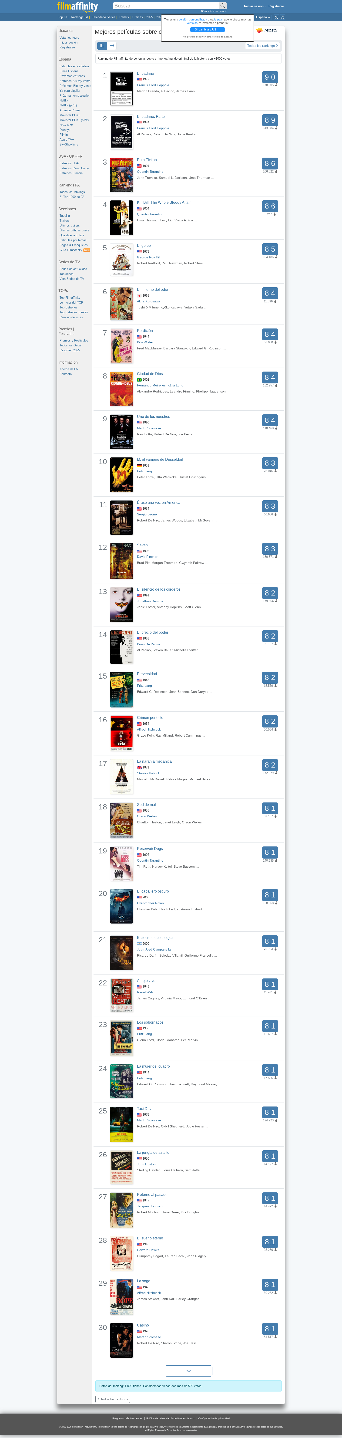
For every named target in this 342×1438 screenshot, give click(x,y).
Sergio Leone (147, 514)
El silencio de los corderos (159, 589)
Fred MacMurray (149, 348)
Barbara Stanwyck (176, 348)
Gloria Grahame (167, 1040)
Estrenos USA (69, 163)
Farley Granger (187, 1299)
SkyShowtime (69, 144)
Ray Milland (164, 735)
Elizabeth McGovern (199, 520)
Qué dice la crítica (72, 235)
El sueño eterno (150, 1238)
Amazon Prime (70, 110)
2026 (159, 17)
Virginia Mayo (171, 998)
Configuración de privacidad (214, 1418)
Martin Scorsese (149, 428)
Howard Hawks (148, 1250)
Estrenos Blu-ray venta (75, 81)
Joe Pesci (185, 434)
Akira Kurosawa (148, 301)
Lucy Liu (166, 220)
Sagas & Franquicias (74, 245)
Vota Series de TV (72, 279)
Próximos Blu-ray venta (75, 86)
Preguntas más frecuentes (127, 1418)
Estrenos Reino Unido (74, 168)
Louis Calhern (172, 1170)
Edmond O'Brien (195, 998)
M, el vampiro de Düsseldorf (160, 459)
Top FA (62, 17)
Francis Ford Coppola (153, 85)
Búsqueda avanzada (213, 11)
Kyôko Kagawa (171, 307)
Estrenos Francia (71, 173)
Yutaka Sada (193, 307)
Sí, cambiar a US (206, 29)
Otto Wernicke (166, 477)
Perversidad (147, 674)
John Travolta (147, 177)
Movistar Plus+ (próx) (74, 120)
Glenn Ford (145, 1040)
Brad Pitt (143, 563)
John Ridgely (196, 1256)
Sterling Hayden (149, 1170)
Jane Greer (170, 1212)
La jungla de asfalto (153, 1152)
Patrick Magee (177, 779)
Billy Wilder (145, 342)
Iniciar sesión (68, 42)
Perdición (145, 331)
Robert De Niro (164, 134)
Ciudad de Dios (150, 374)
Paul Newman (172, 263)
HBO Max (66, 125)
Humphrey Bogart (150, 1256)
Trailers (65, 220)
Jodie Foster (146, 607)
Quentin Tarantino (150, 171)
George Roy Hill (148, 257)
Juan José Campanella (154, 949)
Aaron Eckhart (191, 909)
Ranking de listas (71, 317)
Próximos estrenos (72, 76)
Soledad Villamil (171, 955)
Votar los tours (69, 37)
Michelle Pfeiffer (186, 650)
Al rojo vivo (146, 981)
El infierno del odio (152, 289)
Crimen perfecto (150, 718)
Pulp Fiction (147, 160)
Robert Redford (148, 263)
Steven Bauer (162, 650)
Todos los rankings (72, 192)
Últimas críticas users (74, 230)
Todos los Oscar (71, 345)
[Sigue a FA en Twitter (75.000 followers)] (276, 17)
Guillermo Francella (198, 955)
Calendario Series (103, 17)
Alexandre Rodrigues (152, 391)
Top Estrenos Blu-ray (74, 312)
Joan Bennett (179, 692)
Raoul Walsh (146, 992)
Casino (143, 1325)
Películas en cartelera (74, 66)
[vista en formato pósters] (112, 46)
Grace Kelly (145, 735)
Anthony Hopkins (169, 607)
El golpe (144, 245)
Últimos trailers (70, 225)
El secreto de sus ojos (155, 938)
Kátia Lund (175, 385)
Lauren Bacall (175, 1256)
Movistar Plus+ (70, 115)
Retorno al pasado (152, 1195)
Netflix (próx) (68, 105)
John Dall (167, 1299)
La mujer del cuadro (153, 1066)
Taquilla (65, 215)
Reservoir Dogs (150, 849)
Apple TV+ (67, 139)
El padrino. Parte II (152, 116)
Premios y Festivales (74, 340)
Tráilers (124, 17)
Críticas (137, 17)
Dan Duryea (199, 692)
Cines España (69, 71)
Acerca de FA (69, 369)
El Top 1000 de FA (72, 197)
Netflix (64, 100)
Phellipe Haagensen (211, 391)
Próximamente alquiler (75, 95)
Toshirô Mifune (148, 307)
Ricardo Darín (147, 955)
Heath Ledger (169, 909)
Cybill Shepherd (172, 1126)
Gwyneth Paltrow (191, 563)
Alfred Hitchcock (149, 729)
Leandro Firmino (182, 391)
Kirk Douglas (190, 1212)
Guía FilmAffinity (74, 250)
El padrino (145, 73)
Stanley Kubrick (148, 773)
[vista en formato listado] (102, 46)
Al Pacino (167, 91)
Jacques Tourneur (150, 1206)
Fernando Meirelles (151, 385)
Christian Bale (147, 909)
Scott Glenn (192, 607)
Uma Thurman (199, 177)
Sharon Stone (171, 1343)
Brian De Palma (148, 644)
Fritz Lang (144, 471)
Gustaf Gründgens (192, 477)
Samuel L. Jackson (173, 177)
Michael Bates (199, 779)
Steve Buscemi (184, 866)
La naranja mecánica (154, 761)
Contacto (66, 374)
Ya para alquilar (70, 90)
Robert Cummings (188, 735)
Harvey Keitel (162, 866)
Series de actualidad (73, 269)
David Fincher (147, 556)
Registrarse (276, 6)
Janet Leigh (171, 822)
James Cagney (148, 998)
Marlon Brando (148, 91)
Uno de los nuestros (153, 417)
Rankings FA (79, 17)
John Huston (146, 1164)
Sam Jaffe (192, 1170)
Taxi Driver (146, 1109)
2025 (149, 17)
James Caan (185, 91)
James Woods (171, 520)
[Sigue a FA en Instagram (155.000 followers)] (282, 17)
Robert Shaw (193, 263)
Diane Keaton (187, 134)
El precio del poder (152, 632)
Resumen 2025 (70, 350)
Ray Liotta (144, 434)
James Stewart (148, 1299)
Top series (67, 274)
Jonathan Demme (150, 601)
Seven (142, 545)
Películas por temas (73, 240)
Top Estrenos (68, 307)
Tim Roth (143, 866)
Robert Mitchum (149, 1212)
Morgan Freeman (164, 563)
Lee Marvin (189, 1040)
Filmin (64, 134)
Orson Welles (147, 816)
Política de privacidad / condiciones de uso (170, 1418)
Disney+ (65, 130)
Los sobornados (150, 1022)
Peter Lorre (145, 477)
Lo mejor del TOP (71, 302)
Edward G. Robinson (207, 348)
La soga (143, 1281)
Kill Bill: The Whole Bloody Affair (164, 202)
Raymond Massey (204, 1084)
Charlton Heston (149, 822)
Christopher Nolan (150, 903)
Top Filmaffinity (70, 297)
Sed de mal (146, 805)
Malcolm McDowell (150, 779)
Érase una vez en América (158, 502)
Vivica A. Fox (183, 220)
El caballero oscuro (153, 891)
